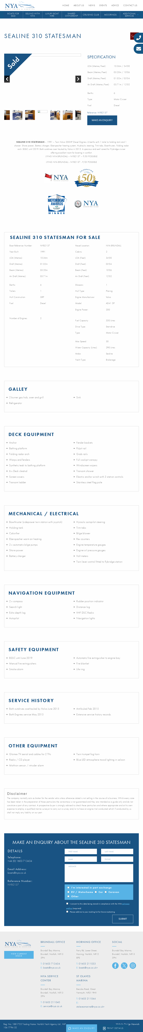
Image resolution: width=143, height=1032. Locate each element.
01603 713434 (51, 963)
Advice (115, 5)
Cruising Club (91, 14)
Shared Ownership (71, 14)
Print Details (115, 1028)
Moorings (110, 14)
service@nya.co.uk (52, 1006)
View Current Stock (19, 954)
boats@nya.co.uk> (88, 967)
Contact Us (130, 5)
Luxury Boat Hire (52, 14)
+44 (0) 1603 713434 (20, 861)
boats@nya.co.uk (17, 873)
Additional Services (129, 14)
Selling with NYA (32, 14)
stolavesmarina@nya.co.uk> (90, 1006)
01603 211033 (87, 963)
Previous (5, 115)
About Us (79, 5)
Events (103, 5)
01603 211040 (51, 1002)
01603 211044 (87, 998)
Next (79, 115)
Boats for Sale (13, 14)
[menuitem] (13, 15)
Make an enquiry (83, 1028)
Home (65, 5)
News (92, 5)
